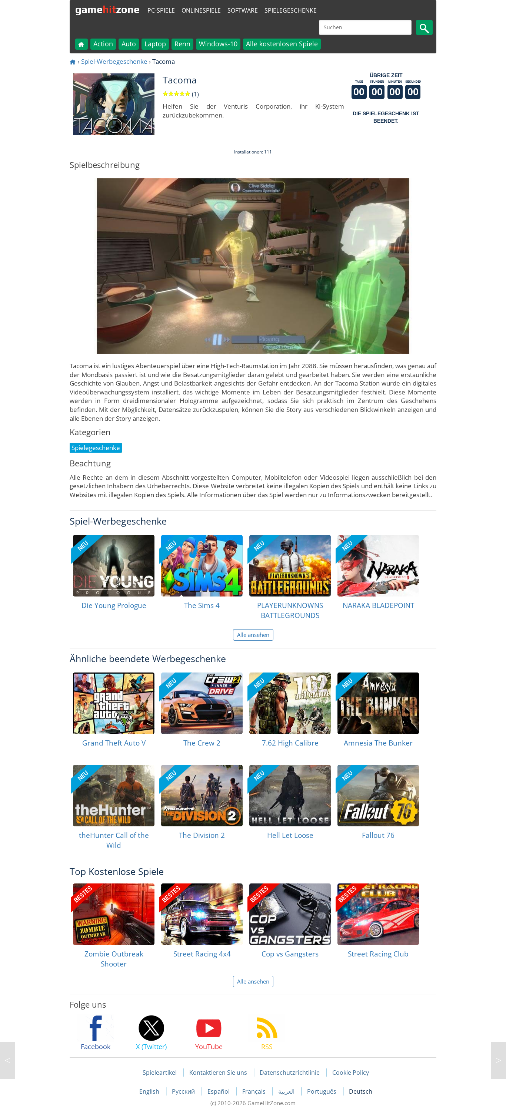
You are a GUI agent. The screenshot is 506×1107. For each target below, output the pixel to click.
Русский (184, 1091)
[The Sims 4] (202, 566)
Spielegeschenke (290, 10)
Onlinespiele (201, 10)
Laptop (155, 43)
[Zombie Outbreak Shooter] (113, 914)
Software (242, 10)
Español (219, 1091)
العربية (287, 1091)
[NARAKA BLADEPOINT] (378, 566)
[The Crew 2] (202, 703)
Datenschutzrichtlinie (290, 1072)
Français (254, 1091)
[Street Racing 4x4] (202, 914)
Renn (182, 43)
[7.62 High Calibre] (290, 703)
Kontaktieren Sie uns (218, 1072)
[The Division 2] (202, 795)
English (150, 1091)
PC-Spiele (161, 10)
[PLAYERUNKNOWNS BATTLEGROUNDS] (290, 566)
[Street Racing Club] (378, 914)
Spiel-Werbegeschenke (114, 61)
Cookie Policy (350, 1072)
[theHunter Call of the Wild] (113, 795)
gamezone (107, 9)
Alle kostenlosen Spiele (282, 43)
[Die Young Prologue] (113, 566)
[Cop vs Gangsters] (290, 914)
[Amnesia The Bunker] (378, 703)
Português (322, 1091)
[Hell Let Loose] (290, 795)
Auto (128, 43)
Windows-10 (218, 43)
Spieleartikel (160, 1072)
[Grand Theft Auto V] (113, 703)
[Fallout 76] (378, 795)
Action (103, 43)
